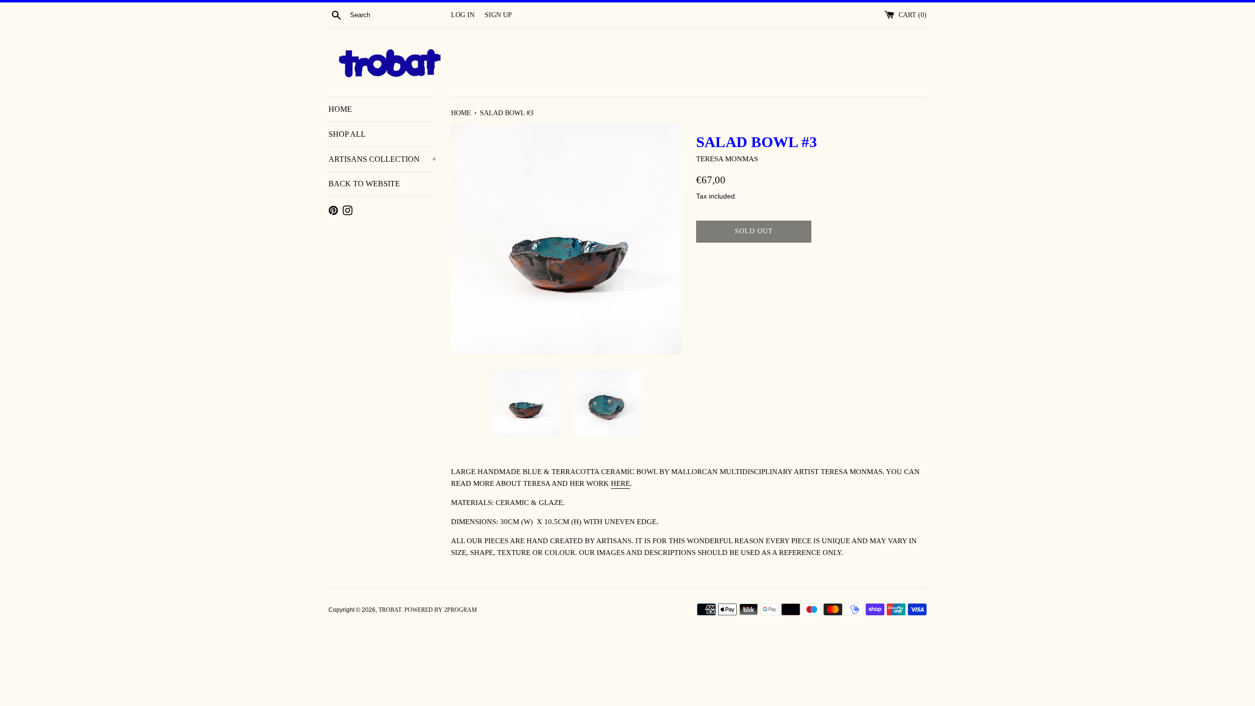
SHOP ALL (347, 134)
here (620, 483)
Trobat (390, 609)
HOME (340, 109)
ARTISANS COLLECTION (382, 159)
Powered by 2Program (440, 609)
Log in (463, 15)
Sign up (498, 15)
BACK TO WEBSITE (364, 183)
